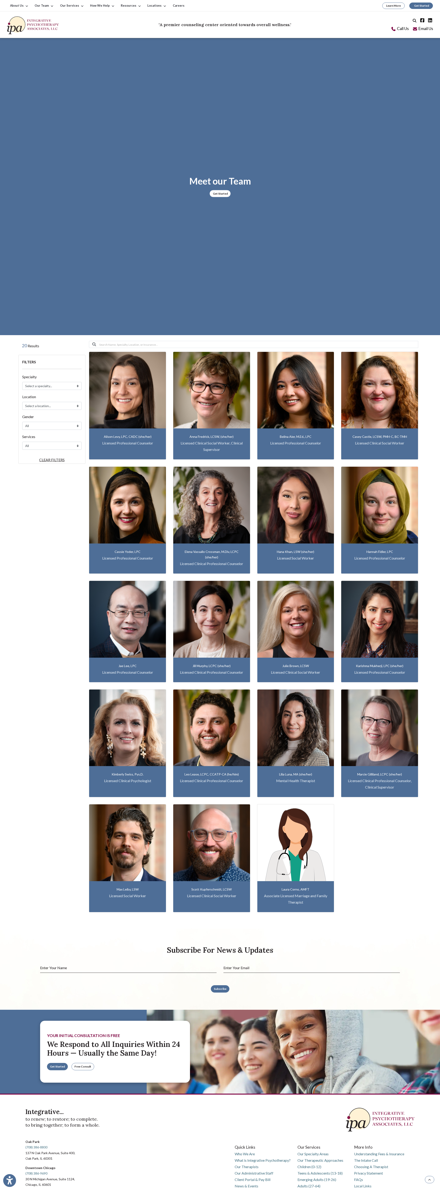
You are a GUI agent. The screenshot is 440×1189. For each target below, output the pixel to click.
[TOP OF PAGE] (429, 1179)
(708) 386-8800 (36, 1147)
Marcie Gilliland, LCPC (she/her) (379, 774)
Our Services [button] (70, 5)
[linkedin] (429, 20)
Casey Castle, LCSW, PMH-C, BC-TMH (379, 437)
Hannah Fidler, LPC (379, 552)
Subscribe (220, 988)
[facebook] (421, 20)
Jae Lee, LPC (127, 666)
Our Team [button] (42, 5)
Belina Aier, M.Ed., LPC (295, 437)
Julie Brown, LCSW (295, 666)
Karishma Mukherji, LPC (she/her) (379, 666)
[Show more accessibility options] (9, 1180)
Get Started (220, 193)
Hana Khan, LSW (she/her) (295, 552)
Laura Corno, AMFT (295, 889)
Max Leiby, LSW (128, 889)
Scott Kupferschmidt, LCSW (211, 889)
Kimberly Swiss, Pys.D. (127, 774)
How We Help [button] (100, 5)
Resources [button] (129, 5)
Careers (178, 5)
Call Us (402, 28)
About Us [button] (17, 5)
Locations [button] (155, 5)
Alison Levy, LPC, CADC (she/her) (127, 437)
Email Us (425, 28)
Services (28, 436)
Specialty (29, 377)
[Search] (414, 20)
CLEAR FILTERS (52, 460)
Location (29, 396)
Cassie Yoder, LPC (127, 552)
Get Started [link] (421, 5)
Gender (28, 416)
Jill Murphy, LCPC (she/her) (211, 666)
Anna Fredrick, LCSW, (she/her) (212, 437)
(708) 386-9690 (36, 1173)
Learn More (393, 5)
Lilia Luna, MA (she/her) (295, 774)
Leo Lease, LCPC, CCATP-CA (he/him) (211, 774)
